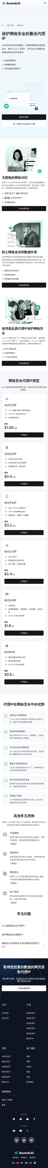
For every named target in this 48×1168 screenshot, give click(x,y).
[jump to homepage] (11, 3)
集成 (3, 1105)
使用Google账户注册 (26, 124)
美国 (28, 1056)
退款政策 (32, 1157)
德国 (28, 1072)
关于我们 (5, 1013)
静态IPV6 (30, 1039)
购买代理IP (24, 117)
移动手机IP (30, 1028)
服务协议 (24, 1157)
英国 (28, 1061)
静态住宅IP (30, 1018)
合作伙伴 (5, 1018)
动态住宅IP (30, 1013)
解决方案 (10, 25)
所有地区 (29, 1082)
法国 (28, 1077)
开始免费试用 (24, 208)
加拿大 (29, 1067)
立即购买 (24, 435)
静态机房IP (30, 1033)
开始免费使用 (24, 988)
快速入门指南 (7, 1100)
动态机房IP (30, 1023)
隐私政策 (16, 1157)
